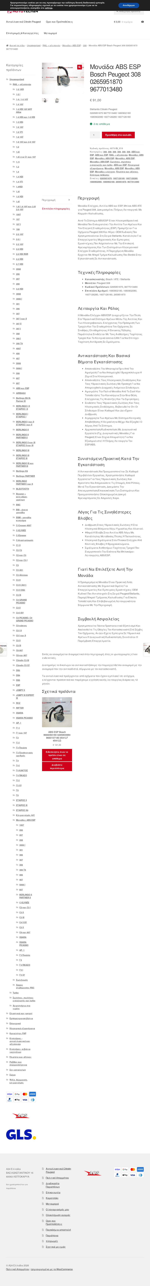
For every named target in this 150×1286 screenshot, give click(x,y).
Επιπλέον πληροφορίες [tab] (56, 208)
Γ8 (17, 795)
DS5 (18, 680)
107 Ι (18, 224)
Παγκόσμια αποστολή (58, 1229)
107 (18, 219)
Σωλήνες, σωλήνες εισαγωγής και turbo (24, 999)
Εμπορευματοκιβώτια (21, 1018)
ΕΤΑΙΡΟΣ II (21, 800)
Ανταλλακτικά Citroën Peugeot (23, 21)
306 (18, 308)
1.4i (18, 191)
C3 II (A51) (21, 584)
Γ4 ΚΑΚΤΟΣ (22, 770)
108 (18, 229)
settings (48, 8)
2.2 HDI (19, 259)
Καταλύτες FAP (18, 1033)
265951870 (121, 181)
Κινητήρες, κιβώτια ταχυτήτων (20, 1050)
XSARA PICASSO (24, 717)
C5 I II (19, 630)
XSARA (19, 712)
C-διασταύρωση (24, 540)
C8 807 (19, 650)
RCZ (18, 703)
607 (18, 378)
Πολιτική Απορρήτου (57, 1177)
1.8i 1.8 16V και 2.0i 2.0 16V (26, 208)
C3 (17, 565)
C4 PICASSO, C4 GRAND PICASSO (24, 619)
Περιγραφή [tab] (48, 200)
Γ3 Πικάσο (21, 747)
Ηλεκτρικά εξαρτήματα (22, 1028)
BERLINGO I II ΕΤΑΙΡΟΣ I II (23, 407)
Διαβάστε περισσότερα (57, 766)
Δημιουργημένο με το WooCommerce (52, 1269)
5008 (18, 363)
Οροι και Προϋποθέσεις (59, 21)
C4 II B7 (20, 612)
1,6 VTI (19, 132)
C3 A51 (19, 569)
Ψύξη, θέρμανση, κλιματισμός (19, 1081)
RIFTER (20, 707)
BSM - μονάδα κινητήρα (23, 519)
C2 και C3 (21, 555)
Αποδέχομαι (129, 5)
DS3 (18, 670)
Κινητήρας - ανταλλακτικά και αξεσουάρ (20, 1041)
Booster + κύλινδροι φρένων (21, 496)
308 (85, 45)
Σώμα (13, 1074)
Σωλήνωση (22, 979)
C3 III (18, 594)
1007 (18, 214)
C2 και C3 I (21, 560)
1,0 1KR (20, 89)
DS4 (18, 675)
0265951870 (106, 178)
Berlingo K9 (22, 471)
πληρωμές (52, 1241)
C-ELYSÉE (21, 530)
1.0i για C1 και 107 (26, 156)
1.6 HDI (19, 196)
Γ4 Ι (18, 765)
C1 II (18, 545)
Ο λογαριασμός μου (57, 1209)
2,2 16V (19, 244)
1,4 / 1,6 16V (22, 99)
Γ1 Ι (18, 727)
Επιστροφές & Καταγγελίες (22, 33)
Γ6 (17, 790)
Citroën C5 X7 (23, 665)
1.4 (17, 171)
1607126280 (132, 178)
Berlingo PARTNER (25, 476)
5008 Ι (19, 368)
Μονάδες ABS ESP (71, 45)
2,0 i (18, 239)
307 (18, 313)
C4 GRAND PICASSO (21, 601)
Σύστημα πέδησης (99, 174)
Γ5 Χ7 (19, 785)
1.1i (18, 161)
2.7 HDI (19, 264)
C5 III (18, 645)
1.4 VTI (19, 181)
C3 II (18, 579)
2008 (18, 269)
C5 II (18, 640)
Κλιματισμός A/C (25, 815)
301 (18, 303)
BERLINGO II (22, 429)
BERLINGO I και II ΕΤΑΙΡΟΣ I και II (25, 423)
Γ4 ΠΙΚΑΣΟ (21, 775)
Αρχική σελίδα (17, 45)
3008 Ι (19, 298)
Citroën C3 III (22, 660)
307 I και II (21, 318)
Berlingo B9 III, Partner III (23, 399)
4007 (18, 348)
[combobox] (129, 11)
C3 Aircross (22, 574)
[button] (79, 67)
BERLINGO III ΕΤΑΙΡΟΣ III (22, 457)
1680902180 (109, 181)
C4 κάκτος (21, 625)
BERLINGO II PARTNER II (22, 436)
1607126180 (119, 178)
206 (18, 273)
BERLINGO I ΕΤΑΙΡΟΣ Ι (22, 415)
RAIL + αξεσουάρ (51, 45)
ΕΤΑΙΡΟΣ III (21, 805)
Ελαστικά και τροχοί (21, 1013)
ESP (18, 685)
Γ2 (17, 737)
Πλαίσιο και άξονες (127, 171)
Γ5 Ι (18, 780)
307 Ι (18, 328)
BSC (18, 504)
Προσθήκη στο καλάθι (118, 135)
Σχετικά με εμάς (56, 1246)
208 (18, 283)
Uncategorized (33, 45)
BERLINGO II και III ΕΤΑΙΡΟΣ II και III (25, 444)
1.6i (18, 201)
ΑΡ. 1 (18, 722)
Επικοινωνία (53, 1192)
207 (18, 278)
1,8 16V (19, 136)
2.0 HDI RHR (22, 254)
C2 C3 (19, 550)
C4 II (18, 607)
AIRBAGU (21, 393)
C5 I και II (21, 635)
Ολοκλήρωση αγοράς (58, 1215)
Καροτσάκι (52, 1198)
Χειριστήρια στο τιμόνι (21, 1007)
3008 (18, 293)
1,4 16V (19, 104)
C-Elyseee (21, 535)
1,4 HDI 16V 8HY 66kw (24, 110)
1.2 (17, 166)
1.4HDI (19, 186)
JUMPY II (20, 690)
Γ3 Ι (18, 742)
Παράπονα (52, 1235)
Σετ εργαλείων (18, 1069)
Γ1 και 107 (21, 732)
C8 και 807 (21, 655)
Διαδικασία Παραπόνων (53, 1185)
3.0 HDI (19, 288)
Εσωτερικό (15, 1023)
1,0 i (18, 94)
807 (18, 383)
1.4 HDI (19, 176)
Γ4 (17, 760)
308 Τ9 (19, 343)
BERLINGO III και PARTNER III (25, 465)
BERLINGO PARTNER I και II (24, 482)
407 (18, 358)
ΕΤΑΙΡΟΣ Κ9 (22, 810)
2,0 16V (19, 234)
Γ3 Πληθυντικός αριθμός (24, 754)
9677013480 (133, 181)
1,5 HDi (19, 122)
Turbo (16, 992)
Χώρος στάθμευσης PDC (25, 986)
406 (18, 353)
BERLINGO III (22, 450)
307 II (18, 323)
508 (18, 373)
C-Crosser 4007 (23, 525)
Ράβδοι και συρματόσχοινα (18, 1063)
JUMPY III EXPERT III (25, 696)
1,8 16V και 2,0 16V (25, 141)
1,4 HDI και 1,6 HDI (25, 117)
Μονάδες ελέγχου (105, 171)
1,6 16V (19, 127)
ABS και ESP (101, 154)
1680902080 (96, 181)
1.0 (17, 146)
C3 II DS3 (20, 589)
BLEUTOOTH (22, 488)
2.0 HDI (19, 249)
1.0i (18, 151)
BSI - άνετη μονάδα (22, 511)
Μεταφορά (50, 33)
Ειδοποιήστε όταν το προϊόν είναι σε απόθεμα (57, 755)
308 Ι (18, 338)
